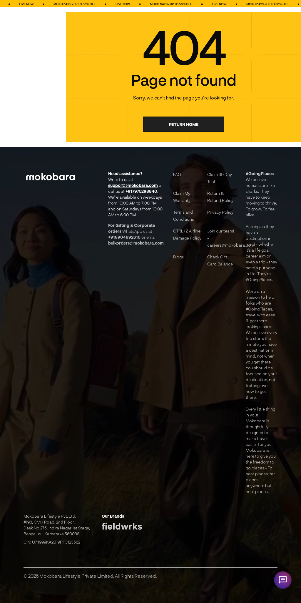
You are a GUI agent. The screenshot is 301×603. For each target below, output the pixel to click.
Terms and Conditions (183, 216)
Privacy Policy (220, 212)
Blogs (178, 256)
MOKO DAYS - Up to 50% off (51, 4)
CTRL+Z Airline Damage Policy (187, 234)
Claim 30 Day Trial (219, 178)
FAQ (177, 174)
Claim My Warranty (181, 197)
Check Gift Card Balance (220, 260)
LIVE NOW (99, 4)
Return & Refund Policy (220, 197)
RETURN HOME (183, 124)
